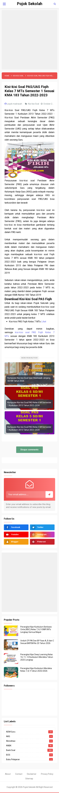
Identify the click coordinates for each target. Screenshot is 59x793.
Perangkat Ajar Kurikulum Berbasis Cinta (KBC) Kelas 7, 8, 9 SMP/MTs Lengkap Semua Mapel (36, 629)
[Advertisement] (29, 39)
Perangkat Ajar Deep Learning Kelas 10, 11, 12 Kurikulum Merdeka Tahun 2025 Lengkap (36, 657)
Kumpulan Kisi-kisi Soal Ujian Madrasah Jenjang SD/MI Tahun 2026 (28, 379)
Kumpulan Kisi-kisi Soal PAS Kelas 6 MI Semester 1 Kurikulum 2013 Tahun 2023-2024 (29, 404)
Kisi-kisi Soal (34, 104)
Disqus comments (29, 449)
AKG (8, 736)
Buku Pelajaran (13, 759)
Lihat (43, 321)
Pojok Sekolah (29, 787)
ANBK (8, 745)
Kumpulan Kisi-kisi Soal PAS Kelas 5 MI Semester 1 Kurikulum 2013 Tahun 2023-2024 (29, 428)
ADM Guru (10, 732)
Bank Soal (10, 750)
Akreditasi (10, 741)
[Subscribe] (49, 494)
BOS (8, 755)
